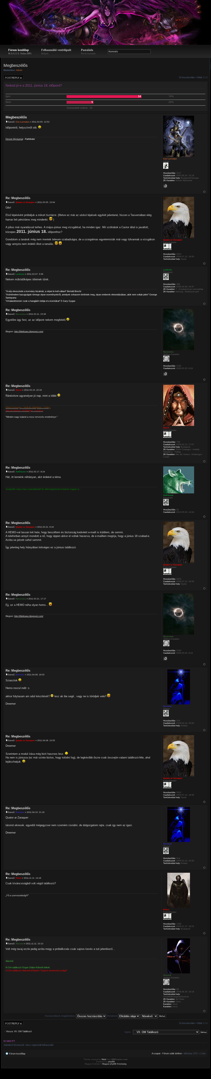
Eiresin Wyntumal (14, 139)
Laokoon (20, 274)
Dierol (19, 390)
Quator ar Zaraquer (25, 202)
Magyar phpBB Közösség (114, 1064)
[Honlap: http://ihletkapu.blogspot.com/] (165, 374)
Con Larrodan (22, 122)
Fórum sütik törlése (172, 1053)
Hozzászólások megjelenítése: (60, 1016)
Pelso (18, 878)
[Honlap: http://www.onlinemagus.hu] (165, 186)
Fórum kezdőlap (20, 51)
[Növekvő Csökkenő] (153, 1016)
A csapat (156, 1053)
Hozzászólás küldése (10, 77)
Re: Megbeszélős (18, 198)
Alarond (19, 943)
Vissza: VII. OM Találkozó (19, 1031)
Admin (19, 70)
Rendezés (112, 1016)
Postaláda (88, 51)
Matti (104, 1059)
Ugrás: (127, 1032)
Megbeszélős (16, 65)
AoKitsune (21, 472)
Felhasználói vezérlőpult (56, 51)
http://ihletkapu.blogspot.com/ (28, 331)
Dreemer (20, 674)
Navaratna (21, 314)
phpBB (111, 1061)
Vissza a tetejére (204, 192)
